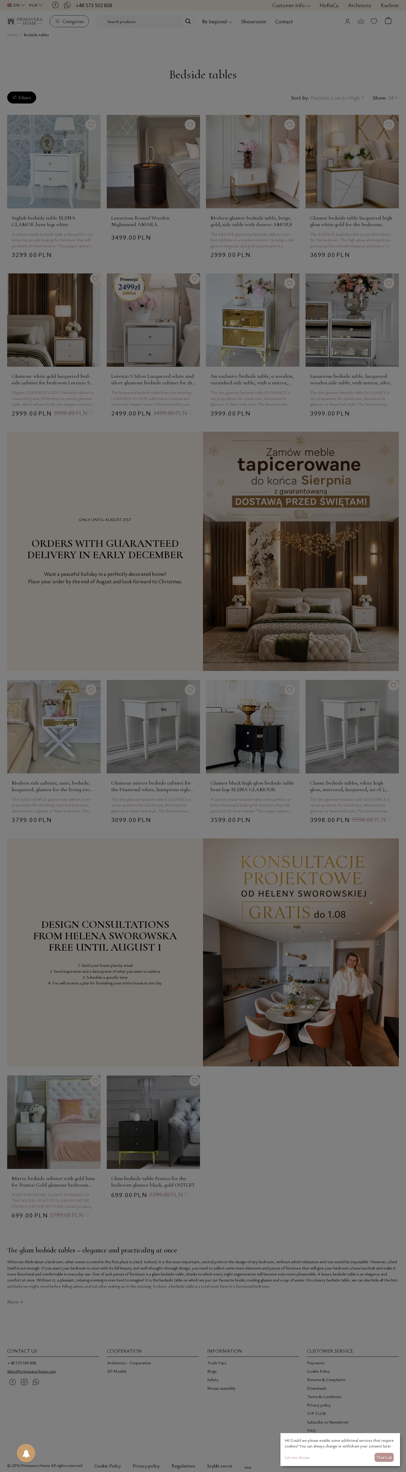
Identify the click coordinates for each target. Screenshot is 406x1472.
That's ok (384, 1457)
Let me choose (297, 1457)
